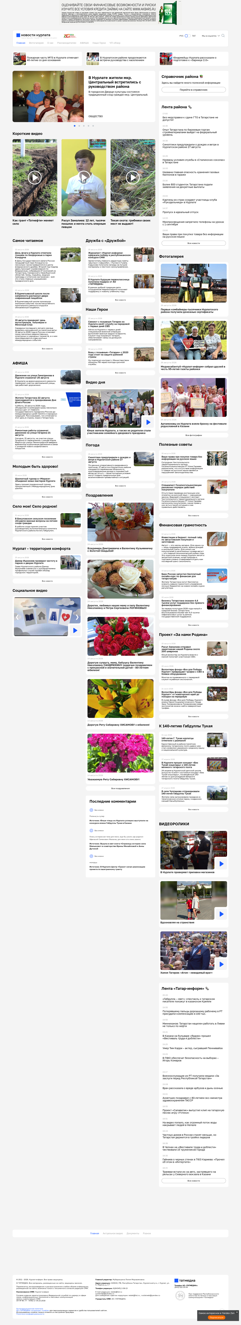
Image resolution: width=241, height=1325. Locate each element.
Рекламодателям (66, 42)
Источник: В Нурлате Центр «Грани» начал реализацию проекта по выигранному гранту (117, 867)
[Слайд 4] (88, 126)
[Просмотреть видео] (35, 177)
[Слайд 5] (93, 126)
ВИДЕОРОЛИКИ (174, 824)
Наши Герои (99, 42)
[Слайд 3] (84, 126)
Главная (20, 42)
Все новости (47, 349)
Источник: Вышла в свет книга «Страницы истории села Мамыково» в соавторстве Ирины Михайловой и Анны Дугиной (117, 846)
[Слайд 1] (74, 126)
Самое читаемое (28, 240)
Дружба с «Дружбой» (106, 240)
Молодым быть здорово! (35, 466)
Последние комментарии (112, 801)
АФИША (84, 42)
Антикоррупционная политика (29, 1309)
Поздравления (99, 495)
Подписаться (216, 1317)
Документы (133, 1233)
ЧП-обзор (115, 42)
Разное (147, 1233)
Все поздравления (120, 788)
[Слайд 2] (79, 126)
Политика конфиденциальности (30, 1314)
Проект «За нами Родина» (183, 634)
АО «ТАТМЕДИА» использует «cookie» (32, 1310)
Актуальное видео (113, 1233)
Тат (194, 36)
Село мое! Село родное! (35, 506)
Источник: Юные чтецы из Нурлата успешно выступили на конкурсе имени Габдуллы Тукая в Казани (118, 821)
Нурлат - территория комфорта (41, 548)
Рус (181, 36)
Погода (92, 445)
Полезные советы (175, 444)
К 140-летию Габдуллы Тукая (186, 726)
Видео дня (95, 382)
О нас (50, 42)
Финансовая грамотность (183, 525)
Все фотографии (194, 435)
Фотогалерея (36, 42)
